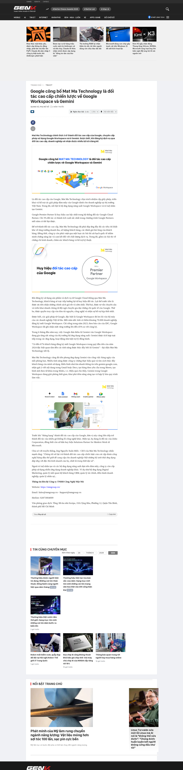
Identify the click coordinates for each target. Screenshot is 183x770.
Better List (90, 9)
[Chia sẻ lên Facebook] (33, 122)
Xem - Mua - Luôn (72, 17)
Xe (85, 17)
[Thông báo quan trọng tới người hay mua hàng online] (111, 642)
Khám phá (56, 17)
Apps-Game (95, 17)
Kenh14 (37, 2)
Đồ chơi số (109, 17)
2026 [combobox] (101, 553)
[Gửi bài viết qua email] (32, 112)
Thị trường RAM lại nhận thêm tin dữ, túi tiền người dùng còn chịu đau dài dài (91, 46)
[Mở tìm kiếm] (167, 9)
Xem (113, 553)
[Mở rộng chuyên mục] (167, 17)
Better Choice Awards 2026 (66, 9)
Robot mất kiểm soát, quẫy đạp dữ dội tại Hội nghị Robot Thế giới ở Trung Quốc (45, 658)
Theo (75, 514)
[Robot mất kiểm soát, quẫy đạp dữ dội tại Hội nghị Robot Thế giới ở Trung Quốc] (45, 642)
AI (25, 17)
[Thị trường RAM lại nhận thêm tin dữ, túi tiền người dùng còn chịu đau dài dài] (91, 34)
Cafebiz (46, 2)
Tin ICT (32, 17)
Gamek (29, 2)
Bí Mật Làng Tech (157, 17)
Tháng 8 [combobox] (90, 553)
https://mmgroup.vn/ (50, 487)
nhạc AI (106, 9)
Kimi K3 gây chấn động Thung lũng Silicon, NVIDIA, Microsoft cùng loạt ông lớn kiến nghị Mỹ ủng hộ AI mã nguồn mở (144, 48)
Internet (43, 17)
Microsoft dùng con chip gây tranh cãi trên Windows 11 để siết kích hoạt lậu (118, 46)
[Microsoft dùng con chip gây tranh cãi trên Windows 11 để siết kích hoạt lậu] (118, 34)
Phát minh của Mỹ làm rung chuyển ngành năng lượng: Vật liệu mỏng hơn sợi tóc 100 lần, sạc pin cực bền (60, 735)
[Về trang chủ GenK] (25, 9)
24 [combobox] (79, 553)
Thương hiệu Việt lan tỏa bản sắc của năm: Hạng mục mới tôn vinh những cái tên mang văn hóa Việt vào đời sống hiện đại (77, 584)
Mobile (17, 17)
